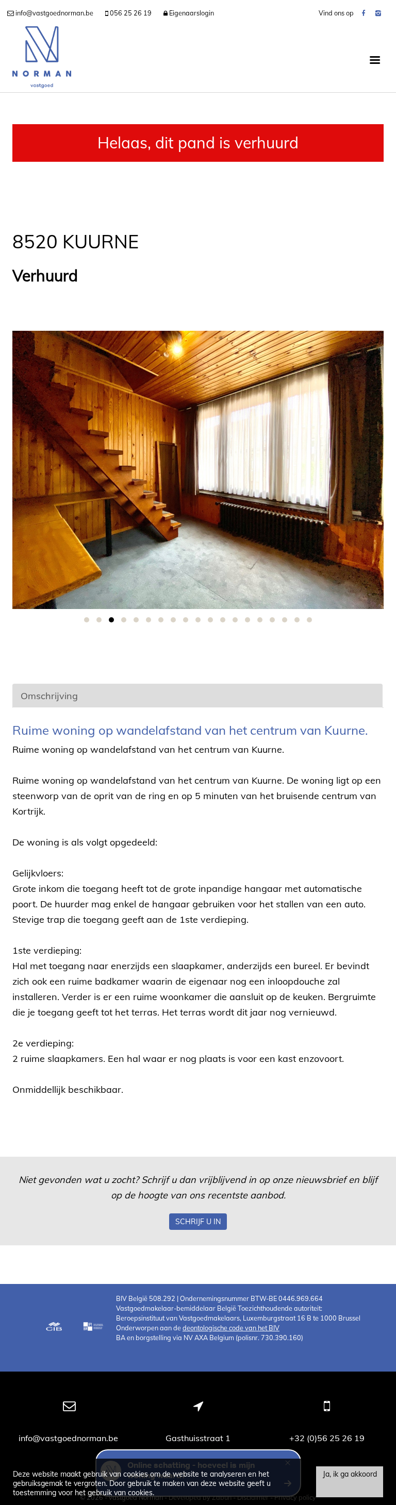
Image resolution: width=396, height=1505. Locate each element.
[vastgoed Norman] (41, 59)
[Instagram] (378, 13)
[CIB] (54, 1328)
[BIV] (94, 1328)
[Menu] (375, 59)
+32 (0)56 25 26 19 (327, 1438)
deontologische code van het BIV (231, 1328)
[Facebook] (363, 13)
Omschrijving (49, 696)
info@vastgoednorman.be (69, 1438)
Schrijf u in (198, 1221)
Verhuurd (45, 275)
